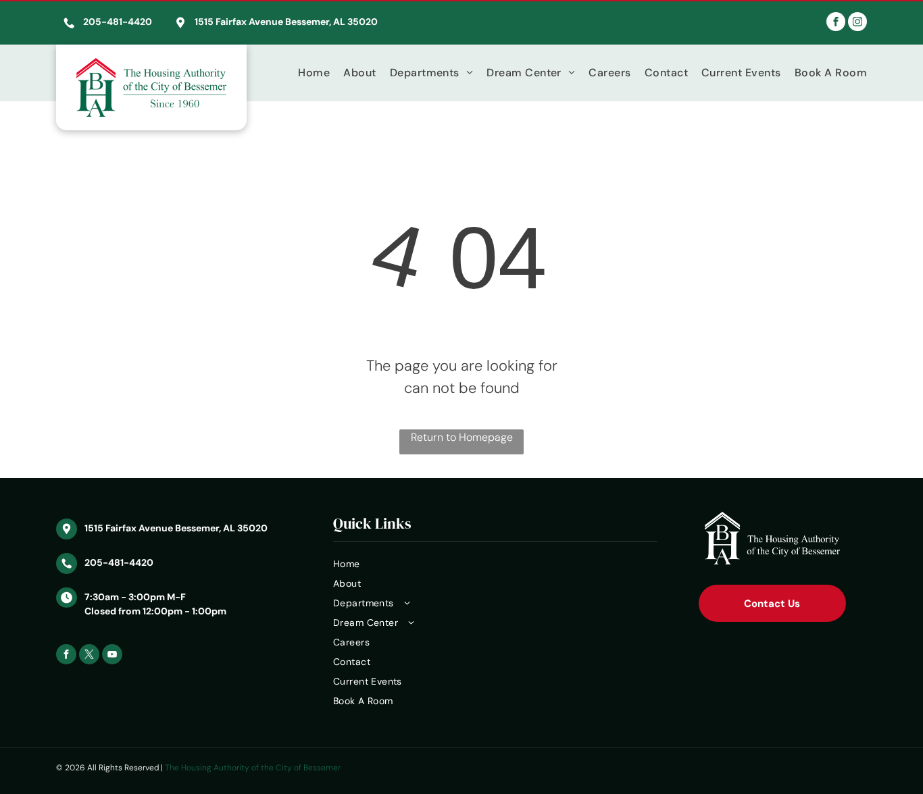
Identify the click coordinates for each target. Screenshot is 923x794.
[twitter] (89, 656)
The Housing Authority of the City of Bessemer (253, 767)
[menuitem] (307, 73)
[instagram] (857, 23)
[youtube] (112, 656)
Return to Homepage (462, 437)
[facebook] (835, 23)
